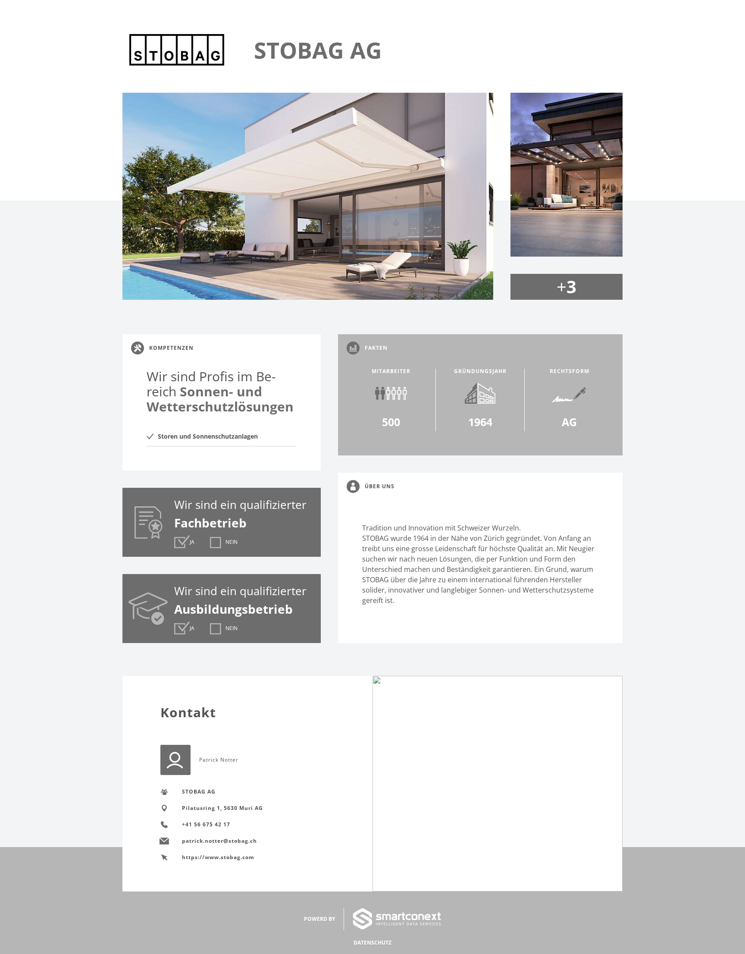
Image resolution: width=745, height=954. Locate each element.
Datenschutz (372, 942)
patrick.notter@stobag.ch (219, 840)
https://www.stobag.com (218, 857)
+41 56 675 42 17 (206, 824)
